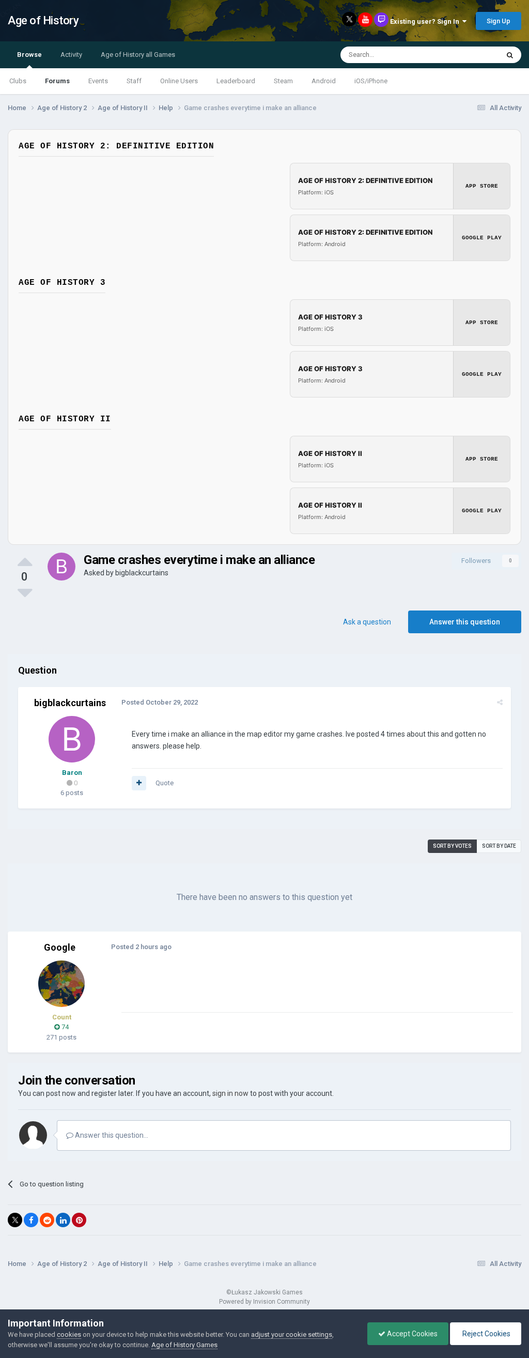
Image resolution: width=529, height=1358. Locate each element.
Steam (283, 81)
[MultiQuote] (139, 783)
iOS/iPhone (370, 81)
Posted (159, 702)
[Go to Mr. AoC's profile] (61, 983)
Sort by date (499, 846)
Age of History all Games (138, 54)
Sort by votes (452, 846)
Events (98, 81)
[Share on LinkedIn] (63, 1220)
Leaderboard (235, 81)
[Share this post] (500, 702)
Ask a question (367, 622)
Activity (71, 54)
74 (64, 1027)
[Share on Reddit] (47, 1220)
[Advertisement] (242, 988)
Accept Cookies (411, 1334)
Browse (29, 54)
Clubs (17, 81)
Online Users (179, 81)
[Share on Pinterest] (79, 1220)
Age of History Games (184, 1345)
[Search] (510, 55)
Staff (134, 81)
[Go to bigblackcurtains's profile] (61, 567)
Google (59, 947)
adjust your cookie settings (291, 1334)
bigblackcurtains (141, 573)
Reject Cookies (485, 1334)
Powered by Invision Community (264, 1301)
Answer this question (464, 622)
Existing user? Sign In (426, 21)
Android (324, 81)
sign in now (230, 1093)
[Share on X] (15, 1220)
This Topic (470, 54)
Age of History (43, 20)
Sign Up (498, 21)
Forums (57, 81)
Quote (164, 783)
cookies (69, 1334)
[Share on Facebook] (31, 1220)
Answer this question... (110, 1135)
